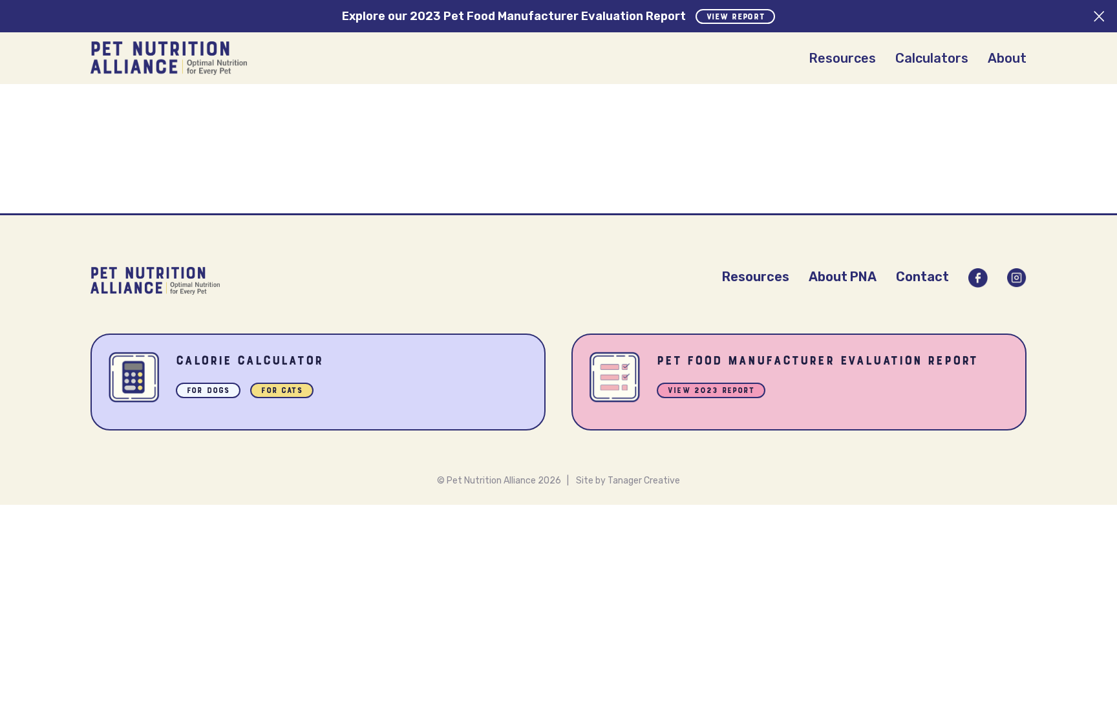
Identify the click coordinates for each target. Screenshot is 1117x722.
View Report (736, 17)
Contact (922, 276)
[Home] (168, 58)
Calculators (931, 58)
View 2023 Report (711, 391)
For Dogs (208, 391)
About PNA (843, 276)
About (1007, 58)
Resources (842, 58)
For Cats (281, 391)
